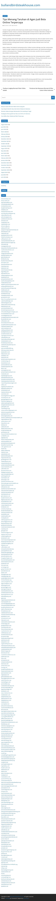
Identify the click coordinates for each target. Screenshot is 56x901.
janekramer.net (5, 563)
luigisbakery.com (5, 766)
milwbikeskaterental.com (7, 592)
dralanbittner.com (5, 363)
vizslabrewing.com (5, 361)
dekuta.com (4, 771)
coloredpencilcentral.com (7, 335)
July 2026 (3, 127)
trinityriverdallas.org (6, 430)
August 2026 (4, 124)
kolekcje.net (4, 425)
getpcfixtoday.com (5, 257)
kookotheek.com (5, 277)
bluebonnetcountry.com (7, 260)
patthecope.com (5, 656)
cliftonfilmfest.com (5, 337)
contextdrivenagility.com (7, 543)
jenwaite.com (4, 848)
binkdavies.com (5, 507)
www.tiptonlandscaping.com (8, 758)
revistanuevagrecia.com (7, 532)
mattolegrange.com (6, 576)
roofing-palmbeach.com (7, 330)
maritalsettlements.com (7, 591)
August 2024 (4, 172)
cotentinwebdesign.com (7, 301)
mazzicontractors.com (6, 793)
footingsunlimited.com (6, 736)
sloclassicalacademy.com (7, 492)
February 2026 (4, 134)
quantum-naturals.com (6, 820)
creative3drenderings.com (7, 685)
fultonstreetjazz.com (6, 291)
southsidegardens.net (6, 789)
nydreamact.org (5, 251)
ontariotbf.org (4, 244)
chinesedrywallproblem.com (8, 605)
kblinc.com (3, 368)
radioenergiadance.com (7, 275)
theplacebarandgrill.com (7, 638)
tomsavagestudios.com (6, 415)
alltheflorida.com (5, 829)
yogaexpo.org (4, 437)
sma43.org (3, 753)
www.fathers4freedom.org (7, 713)
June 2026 (3, 129)
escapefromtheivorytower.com (8, 324)
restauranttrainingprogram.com (9, 410)
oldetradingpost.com (6, 302)
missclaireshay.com (6, 198)
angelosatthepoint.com (6, 643)
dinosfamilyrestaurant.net (7, 310)
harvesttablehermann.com (7, 313)
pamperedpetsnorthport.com (8, 372)
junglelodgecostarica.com (7, 578)
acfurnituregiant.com (6, 217)
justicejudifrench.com (6, 550)
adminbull (15, 25)
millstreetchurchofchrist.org (8, 835)
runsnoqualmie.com (6, 738)
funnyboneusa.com (6, 611)
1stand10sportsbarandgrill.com (9, 383)
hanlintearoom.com (6, 844)
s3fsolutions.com (5, 321)
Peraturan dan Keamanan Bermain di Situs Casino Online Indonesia (41, 89)
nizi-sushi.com (4, 565)
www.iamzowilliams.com (7, 784)
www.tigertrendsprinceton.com (8, 711)
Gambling (5, 16)
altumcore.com (4, 663)
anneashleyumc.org (6, 731)
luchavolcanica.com (6, 618)
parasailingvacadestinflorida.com (9, 837)
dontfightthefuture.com (7, 332)
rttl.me (2, 873)
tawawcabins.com (5, 352)
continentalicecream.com (7, 503)
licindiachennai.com (6, 206)
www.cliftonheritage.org (7, 751)
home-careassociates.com (7, 439)
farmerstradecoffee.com (7, 687)
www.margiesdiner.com (7, 742)
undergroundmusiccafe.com (8, 882)
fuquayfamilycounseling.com (8, 860)
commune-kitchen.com (6, 512)
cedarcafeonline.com (6, 215)
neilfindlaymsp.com (6, 632)
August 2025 (4, 148)
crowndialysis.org (5, 408)
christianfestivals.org (6, 580)
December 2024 (5, 162)
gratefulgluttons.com (6, 459)
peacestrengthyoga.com (7, 720)
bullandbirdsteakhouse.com (20, 5)
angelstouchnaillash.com (7, 386)
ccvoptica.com (4, 762)
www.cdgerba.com (5, 808)
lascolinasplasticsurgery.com (8, 749)
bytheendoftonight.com (7, 456)
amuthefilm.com (5, 514)
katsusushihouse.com (6, 523)
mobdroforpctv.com (6, 461)
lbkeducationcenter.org (7, 428)
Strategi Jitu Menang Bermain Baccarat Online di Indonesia (15, 113)
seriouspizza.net (5, 660)
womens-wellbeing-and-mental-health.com (11, 417)
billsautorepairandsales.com (8, 818)
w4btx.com (3, 384)
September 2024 (5, 170)
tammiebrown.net (5, 570)
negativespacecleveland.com (8, 600)
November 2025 (5, 141)
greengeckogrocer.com (6, 399)
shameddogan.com (5, 682)
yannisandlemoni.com (6, 364)
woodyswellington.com (6, 798)
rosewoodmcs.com (5, 777)
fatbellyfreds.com (5, 800)
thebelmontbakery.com (6, 237)
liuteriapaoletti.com (6, 601)
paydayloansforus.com (6, 235)
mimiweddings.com (6, 877)
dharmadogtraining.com (7, 870)
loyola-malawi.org (5, 450)
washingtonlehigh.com (6, 764)
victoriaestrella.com (6, 627)
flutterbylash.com (5, 842)
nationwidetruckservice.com (8, 622)
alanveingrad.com (5, 585)
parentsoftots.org (5, 684)
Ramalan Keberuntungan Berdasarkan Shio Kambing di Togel (16, 111)
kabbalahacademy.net (6, 388)
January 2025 (4, 160)
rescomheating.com (6, 875)
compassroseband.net (6, 662)
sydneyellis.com (5, 406)
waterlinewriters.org (6, 680)
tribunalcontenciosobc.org (7, 490)
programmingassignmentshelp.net (9, 229)
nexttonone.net (5, 702)
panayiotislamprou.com (7, 279)
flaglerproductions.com (6, 499)
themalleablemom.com (6, 554)
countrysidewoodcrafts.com (8, 240)
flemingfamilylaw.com (6, 855)
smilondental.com (5, 390)
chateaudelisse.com (6, 282)
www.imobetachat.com (6, 693)
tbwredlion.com (5, 817)
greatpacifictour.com (6, 625)
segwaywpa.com (5, 674)
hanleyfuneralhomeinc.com (8, 379)
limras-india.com (5, 200)
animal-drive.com (5, 665)
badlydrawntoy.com (6, 696)
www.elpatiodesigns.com (7, 802)
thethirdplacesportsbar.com (8, 795)
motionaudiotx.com (6, 871)
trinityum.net (4, 791)
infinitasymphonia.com (6, 519)
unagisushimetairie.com (7, 253)
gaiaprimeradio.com (6, 569)
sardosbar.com (4, 355)
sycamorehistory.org (6, 778)
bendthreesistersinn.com (7, 607)
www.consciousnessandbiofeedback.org (11, 782)
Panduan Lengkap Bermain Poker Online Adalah (14, 89)
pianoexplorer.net (5, 787)
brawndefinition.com (6, 501)
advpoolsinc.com (5, 642)
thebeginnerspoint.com (7, 472)
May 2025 (3, 151)
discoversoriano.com (6, 470)
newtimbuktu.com (5, 224)
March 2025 (4, 155)
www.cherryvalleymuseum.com (8, 299)
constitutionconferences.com (8, 654)
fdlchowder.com (5, 744)
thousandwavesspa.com (7, 629)
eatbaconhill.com (5, 228)
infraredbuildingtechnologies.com (9, 311)
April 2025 (3, 153)
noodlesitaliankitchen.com (7, 250)
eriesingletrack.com (6, 370)
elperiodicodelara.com (6, 202)
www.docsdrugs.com (6, 740)
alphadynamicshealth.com (7, 840)
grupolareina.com (5, 297)
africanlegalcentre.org (6, 521)
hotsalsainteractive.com (7, 211)
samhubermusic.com (6, 884)
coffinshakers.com (5, 547)
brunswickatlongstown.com (8, 560)
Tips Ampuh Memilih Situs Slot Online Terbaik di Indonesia (15, 109)
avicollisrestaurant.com (7, 634)
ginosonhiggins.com (6, 587)
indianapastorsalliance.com (8, 645)
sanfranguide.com (5, 476)
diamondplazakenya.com (7, 815)
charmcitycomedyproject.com (8, 539)
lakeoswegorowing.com (6, 859)
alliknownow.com (5, 487)
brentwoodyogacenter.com (7, 756)
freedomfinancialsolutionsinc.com (9, 722)
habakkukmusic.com (6, 700)
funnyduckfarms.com (6, 846)
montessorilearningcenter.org (8, 822)
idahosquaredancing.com (7, 350)
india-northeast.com (6, 328)
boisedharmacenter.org (7, 445)
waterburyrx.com (5, 640)
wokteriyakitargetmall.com (7, 403)
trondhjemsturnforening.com (8, 813)
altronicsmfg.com (5, 226)
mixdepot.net (4, 775)
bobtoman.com (5, 268)
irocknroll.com (4, 346)
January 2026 (4, 136)
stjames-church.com (6, 534)
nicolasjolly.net (4, 518)
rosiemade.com (5, 374)
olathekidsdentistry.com (7, 377)
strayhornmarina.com (6, 498)
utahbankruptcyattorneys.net (8, 344)
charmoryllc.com (5, 477)
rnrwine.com (4, 857)
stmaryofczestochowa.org (7, 549)
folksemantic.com (5, 353)
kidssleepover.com (5, 231)
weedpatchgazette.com (6, 366)
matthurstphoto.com (6, 828)
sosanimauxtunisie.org (6, 270)
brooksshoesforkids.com (7, 669)
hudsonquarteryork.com (7, 804)
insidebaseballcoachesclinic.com (9, 831)
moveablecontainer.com (7, 295)
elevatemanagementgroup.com (8, 850)
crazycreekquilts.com (6, 505)
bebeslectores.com (5, 306)
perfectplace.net (5, 432)
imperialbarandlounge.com (8, 339)
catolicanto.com (5, 426)
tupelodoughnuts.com (6, 375)
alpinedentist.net (5, 273)
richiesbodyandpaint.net (7, 204)
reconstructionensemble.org (8, 614)
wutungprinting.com (6, 589)
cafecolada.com (5, 468)
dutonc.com (4, 572)
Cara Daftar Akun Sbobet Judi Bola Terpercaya (12, 116)
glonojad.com (4, 530)
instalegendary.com (6, 246)
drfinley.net (4, 853)
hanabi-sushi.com (5, 767)
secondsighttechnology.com (8, 395)
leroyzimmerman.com (6, 851)
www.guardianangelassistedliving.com (10, 811)
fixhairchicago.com (5, 651)
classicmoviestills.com (6, 467)
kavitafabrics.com (5, 616)
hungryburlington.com (6, 558)
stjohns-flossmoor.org (6, 609)
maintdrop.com (5, 266)
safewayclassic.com (6, 239)
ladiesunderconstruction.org (8, 304)
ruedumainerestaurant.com (8, 527)
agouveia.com (4, 862)
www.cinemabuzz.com (6, 773)
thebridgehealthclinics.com (8, 678)
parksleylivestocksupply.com (8, 443)
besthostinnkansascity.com (7, 879)
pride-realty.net (5, 839)
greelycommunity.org (6, 525)
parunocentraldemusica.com (8, 809)
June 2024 (3, 177)
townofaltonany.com (6, 596)
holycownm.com (5, 620)
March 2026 (4, 131)
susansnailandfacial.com (7, 707)
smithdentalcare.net (6, 881)
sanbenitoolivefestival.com (7, 465)
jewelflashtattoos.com (6, 255)
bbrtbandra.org (5, 259)
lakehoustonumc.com (6, 698)
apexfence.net (4, 886)
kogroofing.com (5, 271)
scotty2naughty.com (6, 536)
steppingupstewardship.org (8, 760)
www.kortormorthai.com (7, 727)
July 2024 (3, 174)
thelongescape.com (6, 574)
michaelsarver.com (5, 397)
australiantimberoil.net (6, 308)
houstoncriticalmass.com (7, 481)
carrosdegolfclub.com (6, 315)
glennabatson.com (5, 496)
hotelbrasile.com (5, 290)
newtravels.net (4, 233)
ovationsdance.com (6, 421)
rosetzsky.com (4, 529)
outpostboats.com (5, 454)
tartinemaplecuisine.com (7, 561)
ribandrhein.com (5, 423)
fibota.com (3, 806)
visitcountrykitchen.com (7, 581)
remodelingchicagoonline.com (8, 755)
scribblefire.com (5, 436)
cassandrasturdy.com (6, 463)
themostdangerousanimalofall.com (9, 483)
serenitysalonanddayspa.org (8, 213)
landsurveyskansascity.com (7, 733)
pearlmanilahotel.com (6, 264)
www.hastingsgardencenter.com (9, 786)
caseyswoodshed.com (6, 649)
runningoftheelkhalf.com (7, 716)
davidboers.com (5, 691)
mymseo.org (4, 866)
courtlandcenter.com (6, 631)
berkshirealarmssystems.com (8, 359)
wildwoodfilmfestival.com (7, 286)
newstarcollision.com (6, 392)
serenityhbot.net (5, 704)
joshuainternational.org (7, 705)
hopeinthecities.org (6, 457)
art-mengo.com (5, 567)
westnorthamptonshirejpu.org (8, 288)
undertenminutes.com (6, 219)
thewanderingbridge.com (7, 552)
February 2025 (4, 158)
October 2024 (4, 167)
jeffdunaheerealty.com (6, 718)
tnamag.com (4, 667)
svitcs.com (3, 658)
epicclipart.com (5, 262)
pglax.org (3, 598)
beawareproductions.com (7, 541)
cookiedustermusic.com (7, 612)
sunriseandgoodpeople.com (8, 603)
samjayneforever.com (6, 826)
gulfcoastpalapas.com (6, 676)
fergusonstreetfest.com (7, 824)
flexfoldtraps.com (5, 724)
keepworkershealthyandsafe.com (9, 248)
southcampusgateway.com (7, 281)
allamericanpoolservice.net (7, 412)
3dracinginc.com (5, 479)
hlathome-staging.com (6, 401)
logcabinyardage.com (6, 689)
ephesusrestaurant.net (6, 797)
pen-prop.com (4, 709)
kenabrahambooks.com (7, 510)
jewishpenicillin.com (6, 414)
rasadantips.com (5, 222)
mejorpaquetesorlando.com (8, 381)
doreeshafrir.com (5, 538)
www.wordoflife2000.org (7, 348)
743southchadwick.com (7, 326)
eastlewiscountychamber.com (8, 488)
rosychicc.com (4, 452)
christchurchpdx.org (6, 509)
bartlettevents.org (5, 293)
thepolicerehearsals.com (7, 485)
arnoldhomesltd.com (6, 333)
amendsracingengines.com (7, 726)
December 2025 (5, 139)
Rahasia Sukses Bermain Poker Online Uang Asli (13, 106)
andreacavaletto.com (6, 441)
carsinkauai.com (5, 833)
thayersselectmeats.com (7, 671)
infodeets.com (4, 209)
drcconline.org (4, 636)
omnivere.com (4, 220)
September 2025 (5, 146)
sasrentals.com (5, 394)
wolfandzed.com (5, 769)
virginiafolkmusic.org (6, 419)
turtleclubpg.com (5, 623)
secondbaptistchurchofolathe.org (9, 864)
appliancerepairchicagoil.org (8, 242)
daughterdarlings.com (6, 208)
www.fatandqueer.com (6, 729)
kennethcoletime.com (6, 556)
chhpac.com (4, 868)
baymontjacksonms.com (7, 594)
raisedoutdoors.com (6, 341)
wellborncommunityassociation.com (10, 284)
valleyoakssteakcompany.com (8, 647)
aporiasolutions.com (6, 673)
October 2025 (4, 143)
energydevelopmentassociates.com (9, 317)
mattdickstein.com (5, 695)
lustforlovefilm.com (5, 516)
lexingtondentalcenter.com (7, 405)
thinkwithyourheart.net (6, 342)
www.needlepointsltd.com (7, 746)
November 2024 (5, 165)
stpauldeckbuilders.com (7, 735)
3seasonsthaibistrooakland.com (9, 434)
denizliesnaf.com (5, 653)
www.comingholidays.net (7, 474)
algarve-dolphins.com (6, 583)
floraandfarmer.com (6, 319)
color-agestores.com (6, 446)
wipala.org (3, 448)
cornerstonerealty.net (6, 780)
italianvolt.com (4, 357)
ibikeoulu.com (4, 545)
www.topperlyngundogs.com (8, 715)
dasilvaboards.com (5, 494)
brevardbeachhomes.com (7, 322)
